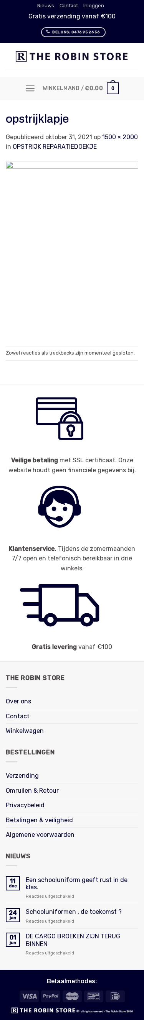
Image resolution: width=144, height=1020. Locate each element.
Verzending (22, 775)
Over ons (18, 701)
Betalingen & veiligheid (39, 820)
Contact (69, 5)
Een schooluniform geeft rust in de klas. (76, 883)
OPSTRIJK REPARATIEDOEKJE (55, 146)
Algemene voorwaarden (40, 834)
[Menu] (30, 88)
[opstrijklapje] (72, 248)
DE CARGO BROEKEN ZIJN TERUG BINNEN (73, 940)
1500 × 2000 (120, 137)
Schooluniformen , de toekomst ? (74, 911)
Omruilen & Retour (32, 790)
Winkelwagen (25, 730)
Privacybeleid (25, 805)
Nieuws (45, 5)
